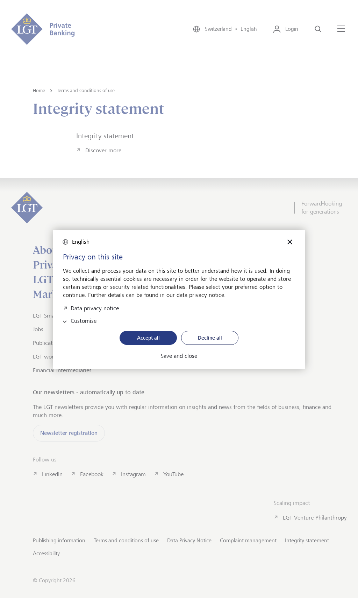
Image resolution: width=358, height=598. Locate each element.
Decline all (210, 337)
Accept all (148, 337)
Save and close (179, 356)
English (81, 241)
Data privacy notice (95, 307)
